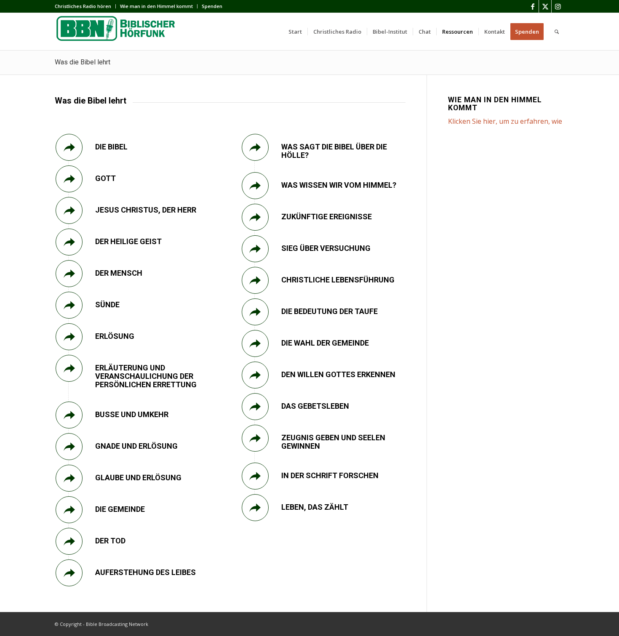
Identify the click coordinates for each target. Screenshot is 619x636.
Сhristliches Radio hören (83, 6)
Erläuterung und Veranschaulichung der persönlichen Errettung (146, 376)
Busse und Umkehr (131, 414)
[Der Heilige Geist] (69, 242)
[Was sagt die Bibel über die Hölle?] (255, 147)
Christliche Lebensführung (338, 279)
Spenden (212, 6)
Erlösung (114, 336)
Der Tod (110, 540)
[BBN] (118, 31)
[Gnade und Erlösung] (69, 446)
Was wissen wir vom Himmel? (338, 185)
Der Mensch (118, 273)
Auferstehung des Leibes (145, 572)
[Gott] (69, 178)
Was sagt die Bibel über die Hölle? (334, 151)
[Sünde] (69, 305)
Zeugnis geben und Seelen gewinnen (333, 441)
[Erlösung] (69, 336)
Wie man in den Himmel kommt (156, 6)
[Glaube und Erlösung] (69, 478)
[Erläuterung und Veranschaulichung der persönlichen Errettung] (69, 368)
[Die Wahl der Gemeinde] (255, 343)
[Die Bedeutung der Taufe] (255, 311)
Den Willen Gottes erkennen (338, 374)
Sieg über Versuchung (326, 248)
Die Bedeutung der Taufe (329, 311)
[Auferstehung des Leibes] (69, 572)
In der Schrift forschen (330, 475)
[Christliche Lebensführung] (255, 280)
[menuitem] (85, 6)
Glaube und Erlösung (138, 477)
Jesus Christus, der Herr (145, 209)
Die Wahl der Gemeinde (325, 342)
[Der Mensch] (69, 273)
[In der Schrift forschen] (255, 476)
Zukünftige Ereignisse (326, 216)
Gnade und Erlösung (136, 446)
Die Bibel (111, 146)
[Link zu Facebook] (532, 6)
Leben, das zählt (314, 507)
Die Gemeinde (120, 509)
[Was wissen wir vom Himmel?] (255, 185)
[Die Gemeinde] (69, 509)
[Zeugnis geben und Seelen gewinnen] (255, 438)
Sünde (107, 304)
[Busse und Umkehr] (69, 415)
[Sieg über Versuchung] (255, 248)
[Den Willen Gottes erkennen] (255, 375)
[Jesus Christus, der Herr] (69, 210)
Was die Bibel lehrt (82, 62)
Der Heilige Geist (128, 241)
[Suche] (556, 31)
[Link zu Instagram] (558, 6)
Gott (105, 178)
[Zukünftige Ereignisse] (255, 217)
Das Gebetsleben (315, 406)
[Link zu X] (545, 6)
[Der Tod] (69, 541)
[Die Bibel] (69, 147)
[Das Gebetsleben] (255, 406)
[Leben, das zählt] (255, 507)
